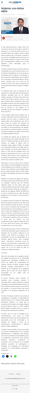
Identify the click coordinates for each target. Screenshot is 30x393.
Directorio (11, 374)
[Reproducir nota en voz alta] (3, 38)
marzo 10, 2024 (21, 14)
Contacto (18, 374)
